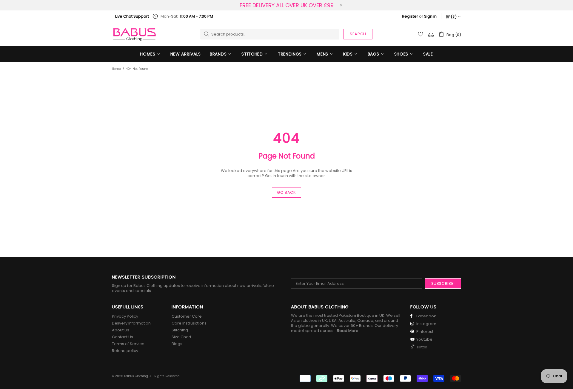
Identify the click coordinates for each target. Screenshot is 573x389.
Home (116, 69)
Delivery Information (131, 323)
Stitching (180, 330)
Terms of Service (128, 343)
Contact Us (122, 336)
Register (410, 16)
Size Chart (181, 336)
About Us (120, 330)
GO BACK (286, 192)
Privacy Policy (125, 316)
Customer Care (187, 316)
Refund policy (125, 350)
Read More (347, 330)
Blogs (177, 343)
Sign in (430, 16)
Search (358, 34)
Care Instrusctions (189, 323)
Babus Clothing (134, 34)
